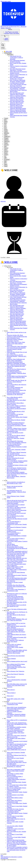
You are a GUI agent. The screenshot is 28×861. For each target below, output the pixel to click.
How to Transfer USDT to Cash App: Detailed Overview (16, 624)
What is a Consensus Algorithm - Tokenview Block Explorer (18, 96)
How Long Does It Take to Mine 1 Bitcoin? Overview (15, 403)
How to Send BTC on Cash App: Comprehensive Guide (15, 415)
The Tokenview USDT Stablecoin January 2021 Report (15, 641)
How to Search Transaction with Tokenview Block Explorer (15, 388)
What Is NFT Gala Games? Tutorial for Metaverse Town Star (16, 736)
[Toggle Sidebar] (1, 25)
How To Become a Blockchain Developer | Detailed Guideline (17, 80)
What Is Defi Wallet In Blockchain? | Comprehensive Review (16, 709)
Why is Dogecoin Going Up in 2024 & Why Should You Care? (16, 605)
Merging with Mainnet (12, 545)
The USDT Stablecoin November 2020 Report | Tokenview (16, 638)
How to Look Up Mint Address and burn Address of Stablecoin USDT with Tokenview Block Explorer (17, 651)
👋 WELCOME (8, 51)
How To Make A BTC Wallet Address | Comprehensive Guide (16, 430)
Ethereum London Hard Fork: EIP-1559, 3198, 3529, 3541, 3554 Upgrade (17, 559)
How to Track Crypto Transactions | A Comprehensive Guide (16, 590)
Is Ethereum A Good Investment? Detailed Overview (15, 530)
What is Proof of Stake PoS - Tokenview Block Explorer (17, 99)
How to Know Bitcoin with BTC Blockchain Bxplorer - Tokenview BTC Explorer (16, 356)
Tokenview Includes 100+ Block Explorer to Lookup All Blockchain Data (17, 335)
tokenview (3, 201)
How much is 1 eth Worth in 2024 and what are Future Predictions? (16, 508)
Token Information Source (13, 338)
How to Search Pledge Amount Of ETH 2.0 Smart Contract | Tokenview (17, 561)
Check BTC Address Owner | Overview (17, 428)
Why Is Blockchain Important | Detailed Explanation (17, 61)
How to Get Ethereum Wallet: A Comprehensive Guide (15, 777)
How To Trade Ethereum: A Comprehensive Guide (14, 522)
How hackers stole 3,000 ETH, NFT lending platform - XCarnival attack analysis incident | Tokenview (16, 555)
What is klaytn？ (11, 689)
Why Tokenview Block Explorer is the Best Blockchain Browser (16, 391)
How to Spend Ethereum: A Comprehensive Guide (14, 533)
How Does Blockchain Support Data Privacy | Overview (17, 69)
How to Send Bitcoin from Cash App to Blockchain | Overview (16, 470)
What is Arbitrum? (11, 658)
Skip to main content (6, 1)
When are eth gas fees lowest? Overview (17, 500)
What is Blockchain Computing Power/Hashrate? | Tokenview (17, 88)
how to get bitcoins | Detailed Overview (16, 468)
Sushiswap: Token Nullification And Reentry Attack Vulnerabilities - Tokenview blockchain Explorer (16, 360)
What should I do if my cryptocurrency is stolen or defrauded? (16, 57)
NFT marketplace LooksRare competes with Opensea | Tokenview (16, 727)
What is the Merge (11, 617)
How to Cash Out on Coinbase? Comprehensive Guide (15, 703)
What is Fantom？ (11, 692)
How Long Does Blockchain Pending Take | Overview (17, 78)
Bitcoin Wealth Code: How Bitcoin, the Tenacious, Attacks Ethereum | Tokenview (16, 382)
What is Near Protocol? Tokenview (15, 674)
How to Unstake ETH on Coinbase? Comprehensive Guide (16, 505)
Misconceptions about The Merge (15, 547)
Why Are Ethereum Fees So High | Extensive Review (15, 516)
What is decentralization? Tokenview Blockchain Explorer (18, 107)
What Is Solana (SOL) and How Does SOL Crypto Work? (16, 667)
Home (11, 32)
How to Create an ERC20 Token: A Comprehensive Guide (15, 539)
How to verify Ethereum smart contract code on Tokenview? (16, 564)
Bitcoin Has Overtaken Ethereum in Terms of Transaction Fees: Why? (15, 423)
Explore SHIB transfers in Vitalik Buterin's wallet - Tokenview (15, 567)
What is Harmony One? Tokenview (15, 671)
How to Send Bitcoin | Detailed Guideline (17, 460)
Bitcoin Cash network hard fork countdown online (14, 487)
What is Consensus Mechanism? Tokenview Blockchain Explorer (18, 110)
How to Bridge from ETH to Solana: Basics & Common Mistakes (16, 665)
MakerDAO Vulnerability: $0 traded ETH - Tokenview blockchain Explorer (16, 364)
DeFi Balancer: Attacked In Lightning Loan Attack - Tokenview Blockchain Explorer (16, 716)
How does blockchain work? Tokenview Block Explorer (17, 93)
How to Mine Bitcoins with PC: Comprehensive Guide (14, 398)
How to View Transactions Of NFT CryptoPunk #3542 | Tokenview (15, 730)
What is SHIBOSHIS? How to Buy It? (16, 749)
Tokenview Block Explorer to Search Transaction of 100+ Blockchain (16, 393)
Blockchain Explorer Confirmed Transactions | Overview (15, 340)
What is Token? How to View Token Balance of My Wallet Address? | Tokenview (16, 344)
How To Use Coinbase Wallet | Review (16, 787)
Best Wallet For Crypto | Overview (15, 809)
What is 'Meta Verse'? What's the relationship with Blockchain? (15, 747)
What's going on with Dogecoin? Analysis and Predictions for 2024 (15, 597)
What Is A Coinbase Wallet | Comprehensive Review (14, 790)
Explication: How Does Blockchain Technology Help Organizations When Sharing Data (16, 586)
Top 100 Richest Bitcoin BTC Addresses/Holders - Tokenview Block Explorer (16, 373)
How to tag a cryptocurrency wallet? (16, 769)
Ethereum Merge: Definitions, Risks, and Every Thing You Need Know (17, 619)
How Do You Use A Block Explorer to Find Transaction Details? (16, 369)
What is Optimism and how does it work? (17, 661)
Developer (11, 33)
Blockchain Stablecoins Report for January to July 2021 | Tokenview (15, 629)
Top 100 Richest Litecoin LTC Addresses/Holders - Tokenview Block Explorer (16, 492)
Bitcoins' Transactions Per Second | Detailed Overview (15, 458)
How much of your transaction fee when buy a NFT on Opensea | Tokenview (17, 744)
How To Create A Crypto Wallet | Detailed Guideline (15, 816)
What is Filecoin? (11, 677)
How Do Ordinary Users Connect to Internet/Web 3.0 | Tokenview (16, 765)
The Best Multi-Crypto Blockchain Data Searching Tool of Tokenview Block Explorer (17, 377)
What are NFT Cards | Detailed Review (16, 722)
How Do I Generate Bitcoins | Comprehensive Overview (14, 444)
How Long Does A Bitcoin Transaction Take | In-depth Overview (16, 453)
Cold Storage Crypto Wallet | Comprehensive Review (14, 811)
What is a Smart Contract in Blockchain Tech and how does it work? (16, 511)
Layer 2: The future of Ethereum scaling (17, 609)
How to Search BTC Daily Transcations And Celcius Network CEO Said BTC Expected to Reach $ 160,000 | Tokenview (17, 348)
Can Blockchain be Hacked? (17, 83)
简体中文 (6, 39)
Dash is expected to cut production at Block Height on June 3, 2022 (16, 482)
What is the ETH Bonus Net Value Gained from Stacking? (15, 502)
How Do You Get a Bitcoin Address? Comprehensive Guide (16, 436)
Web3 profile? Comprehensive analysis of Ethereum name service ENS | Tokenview (17, 552)
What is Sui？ (10, 695)
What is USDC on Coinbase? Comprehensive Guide (14, 645)
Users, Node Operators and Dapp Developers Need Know (18, 85)
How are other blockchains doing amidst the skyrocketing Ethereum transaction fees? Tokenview (17, 579)
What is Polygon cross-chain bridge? (16, 655)
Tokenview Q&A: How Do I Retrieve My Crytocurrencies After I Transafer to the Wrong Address (16, 844)
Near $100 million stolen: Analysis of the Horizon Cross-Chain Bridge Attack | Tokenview (17, 685)
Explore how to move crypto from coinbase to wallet (15, 829)
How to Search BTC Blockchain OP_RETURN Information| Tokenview (16, 441)
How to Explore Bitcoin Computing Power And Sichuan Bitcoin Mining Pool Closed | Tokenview (17, 473)
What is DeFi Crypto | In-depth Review (16, 707)
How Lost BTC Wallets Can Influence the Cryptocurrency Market (16, 406)
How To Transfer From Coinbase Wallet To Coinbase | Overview (17, 785)
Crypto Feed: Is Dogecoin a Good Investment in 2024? (15, 600)
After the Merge (11, 544)
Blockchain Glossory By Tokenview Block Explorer (16, 104)
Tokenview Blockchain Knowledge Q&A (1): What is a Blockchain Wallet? (16, 840)
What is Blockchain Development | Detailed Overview (18, 72)
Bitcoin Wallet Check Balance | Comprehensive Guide (14, 801)
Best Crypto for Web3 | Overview (15, 761)
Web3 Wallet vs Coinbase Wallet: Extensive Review (15, 774)
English (6, 38)
